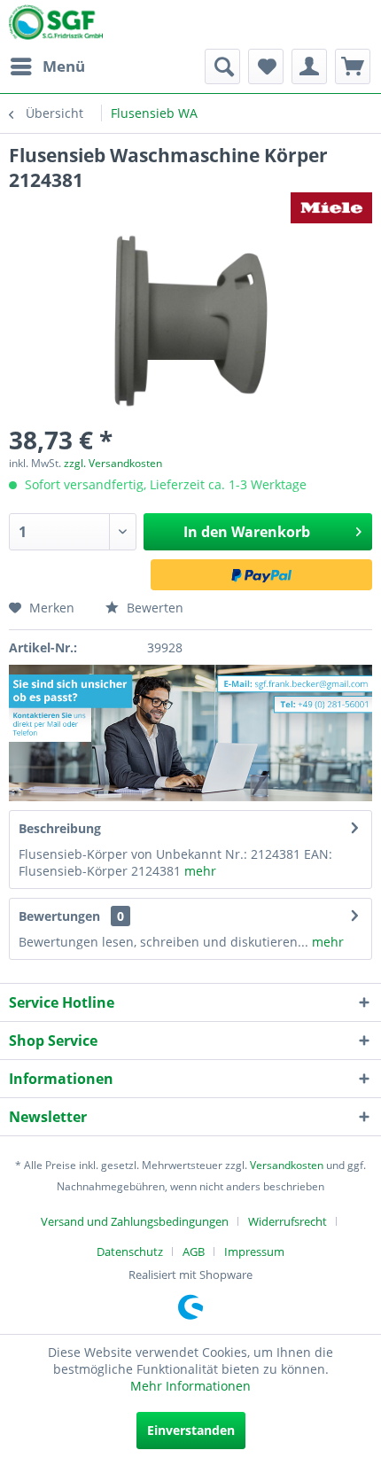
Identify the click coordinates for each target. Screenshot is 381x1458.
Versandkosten (286, 1165)
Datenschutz (130, 1251)
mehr (198, 870)
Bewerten (153, 607)
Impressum (254, 1251)
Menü (64, 66)
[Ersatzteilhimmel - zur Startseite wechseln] (56, 25)
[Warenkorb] (352, 66)
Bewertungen (59, 916)
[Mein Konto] (309, 66)
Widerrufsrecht (287, 1221)
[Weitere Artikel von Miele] (331, 207)
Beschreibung (60, 828)
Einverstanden (191, 1430)
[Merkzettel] (266, 66)
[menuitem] (47, 66)
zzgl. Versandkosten (113, 463)
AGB (194, 1251)
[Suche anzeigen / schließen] (222, 66)
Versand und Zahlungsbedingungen (135, 1221)
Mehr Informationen (190, 1385)
